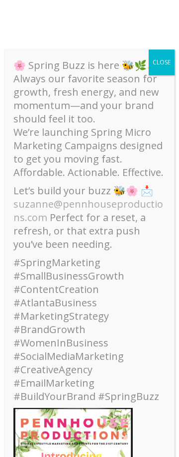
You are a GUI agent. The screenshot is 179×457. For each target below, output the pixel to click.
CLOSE (162, 62)
